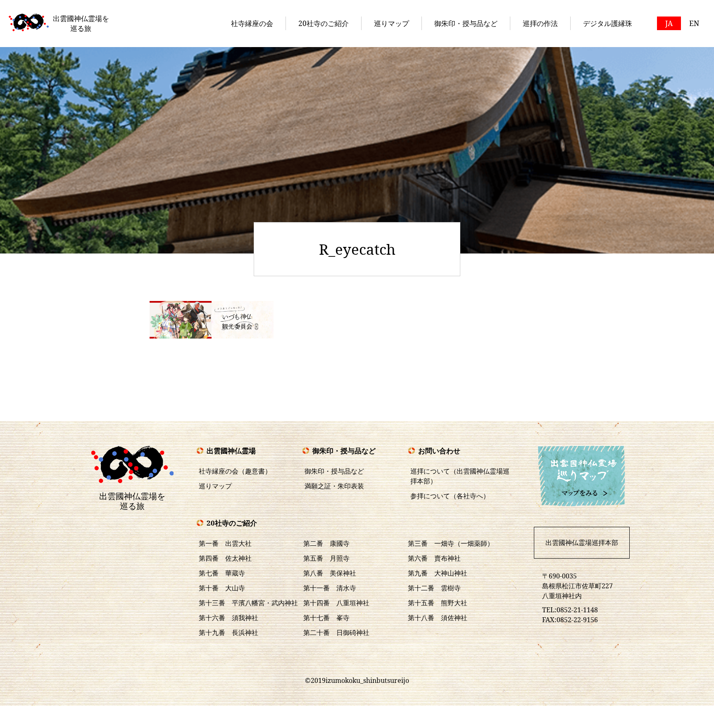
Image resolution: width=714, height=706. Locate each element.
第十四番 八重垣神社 (336, 602)
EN (694, 23)
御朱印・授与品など (465, 23)
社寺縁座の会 (252, 23)
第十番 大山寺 (222, 587)
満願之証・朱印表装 (334, 485)
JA (669, 23)
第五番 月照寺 (326, 558)
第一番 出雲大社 (225, 543)
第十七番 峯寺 (326, 617)
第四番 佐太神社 (225, 558)
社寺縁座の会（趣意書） (235, 471)
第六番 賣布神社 (434, 558)
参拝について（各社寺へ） (450, 495)
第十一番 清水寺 (329, 587)
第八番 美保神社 (329, 573)
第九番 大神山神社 (437, 573)
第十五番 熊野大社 (437, 602)
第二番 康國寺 (326, 543)
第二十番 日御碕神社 (336, 632)
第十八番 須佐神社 (437, 617)
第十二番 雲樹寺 (434, 587)
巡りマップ (391, 23)
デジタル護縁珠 (607, 23)
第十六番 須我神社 (228, 617)
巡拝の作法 (540, 23)
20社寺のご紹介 (323, 23)
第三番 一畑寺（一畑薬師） (451, 543)
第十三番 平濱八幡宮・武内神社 (248, 602)
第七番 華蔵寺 (222, 573)
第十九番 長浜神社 (228, 632)
